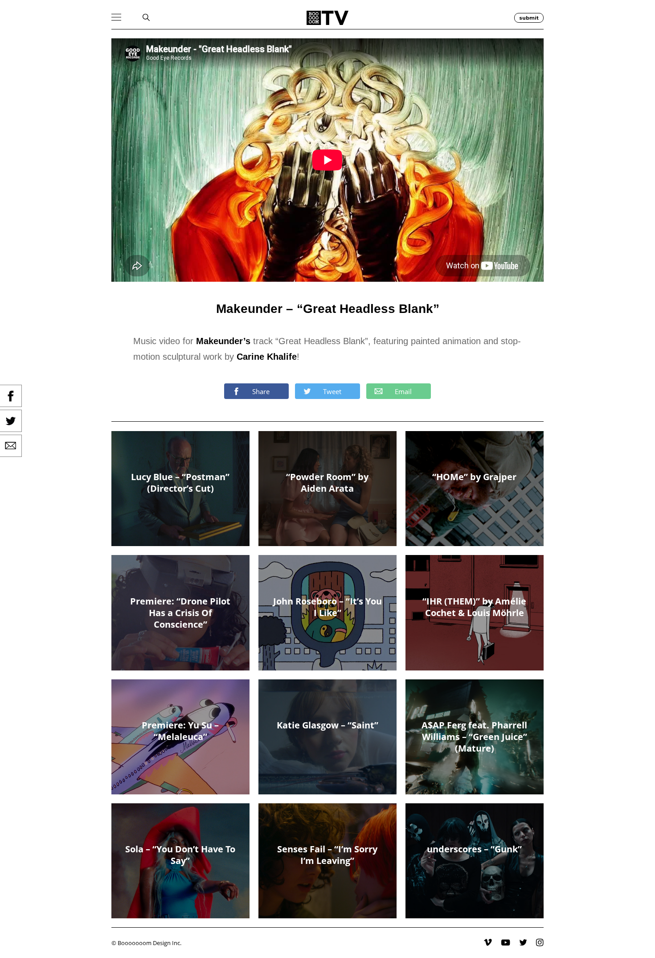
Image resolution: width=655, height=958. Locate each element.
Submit (529, 18)
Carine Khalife (267, 357)
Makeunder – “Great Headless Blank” (327, 309)
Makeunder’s (223, 341)
